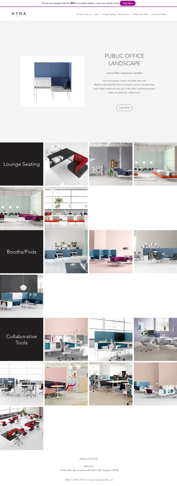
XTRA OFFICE (89, 459)
